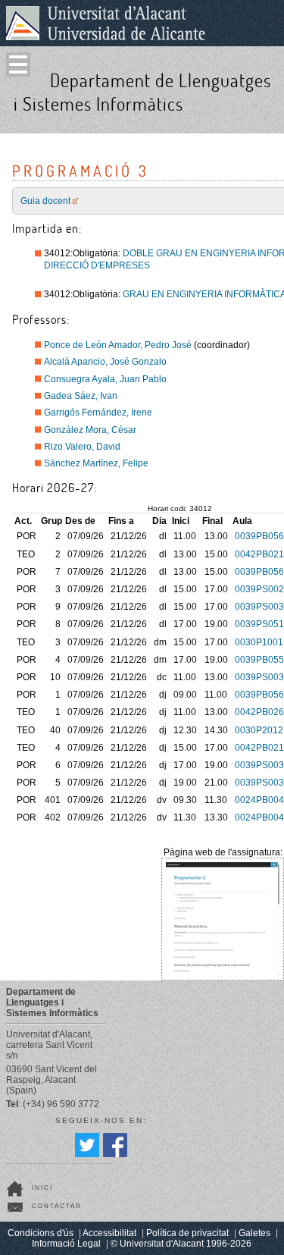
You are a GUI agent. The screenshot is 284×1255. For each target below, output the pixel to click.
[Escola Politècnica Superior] (267, 119)
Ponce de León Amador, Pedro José (118, 345)
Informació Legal (66, 1243)
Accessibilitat (109, 1233)
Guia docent (45, 201)
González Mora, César (90, 430)
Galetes (254, 1233)
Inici (42, 1187)
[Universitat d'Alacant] (105, 22)
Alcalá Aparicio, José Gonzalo (105, 361)
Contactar (57, 1206)
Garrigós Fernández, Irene (98, 412)
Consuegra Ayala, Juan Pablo (105, 379)
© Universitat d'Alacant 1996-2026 (181, 1243)
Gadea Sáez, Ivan (80, 396)
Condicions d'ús (40, 1233)
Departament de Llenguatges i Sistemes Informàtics (142, 91)
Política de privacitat (187, 1233)
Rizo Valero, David (82, 446)
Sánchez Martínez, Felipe (96, 463)
